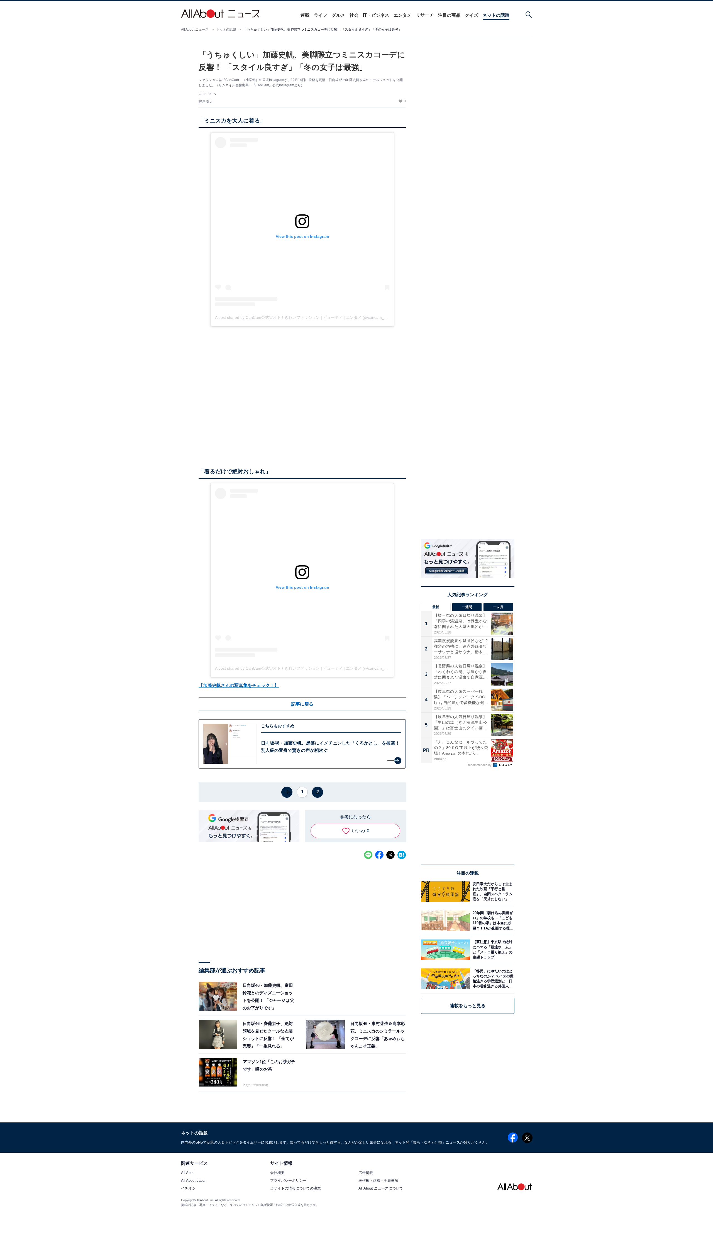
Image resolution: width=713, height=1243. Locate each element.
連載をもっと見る (467, 1005)
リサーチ (425, 15)
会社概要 (277, 1173)
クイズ (471, 15)
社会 (354, 15)
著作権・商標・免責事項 (378, 1181)
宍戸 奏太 (206, 102)
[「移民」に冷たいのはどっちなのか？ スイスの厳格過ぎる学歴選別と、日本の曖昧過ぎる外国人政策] (492, 978)
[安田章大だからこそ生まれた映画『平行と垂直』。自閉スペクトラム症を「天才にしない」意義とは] (492, 891)
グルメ (338, 15)
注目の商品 (449, 15)
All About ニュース (195, 29)
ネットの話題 (496, 15)
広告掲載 (365, 1173)
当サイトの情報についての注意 (295, 1188)
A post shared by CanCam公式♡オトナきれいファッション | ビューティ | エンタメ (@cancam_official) (306, 317)
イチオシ (188, 1188)
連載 (305, 15)
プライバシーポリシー (288, 1181)
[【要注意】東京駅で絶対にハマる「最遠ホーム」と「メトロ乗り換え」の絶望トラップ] (492, 949)
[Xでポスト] (390, 855)
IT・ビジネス (376, 15)
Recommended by (479, 765)
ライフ (320, 15)
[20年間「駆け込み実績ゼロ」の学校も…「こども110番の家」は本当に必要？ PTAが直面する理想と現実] (492, 921)
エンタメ (402, 15)
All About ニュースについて (380, 1188)
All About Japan (193, 1181)
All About (188, 1173)
